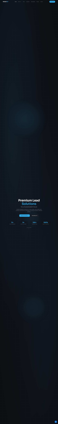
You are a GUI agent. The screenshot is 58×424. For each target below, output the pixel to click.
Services (19, 1)
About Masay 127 (34, 215)
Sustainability (33, 1)
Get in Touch (52, 1)
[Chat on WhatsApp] (56, 422)
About (24, 1)
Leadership (27, 1)
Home (16, 1)
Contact (41, 1)
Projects (38, 1)
